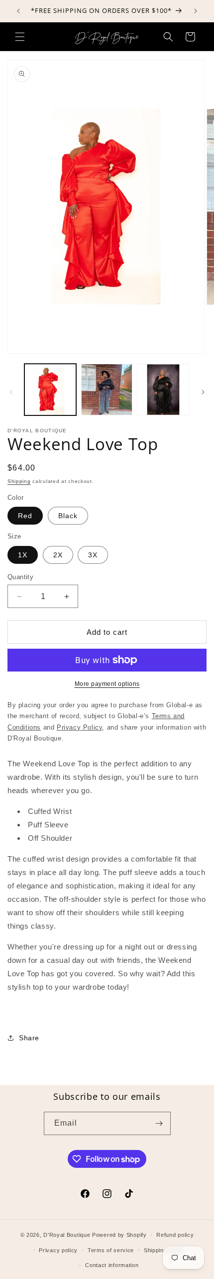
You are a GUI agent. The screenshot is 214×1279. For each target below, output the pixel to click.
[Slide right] (203, 392)
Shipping (19, 481)
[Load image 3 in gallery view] (163, 389)
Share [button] (29, 1038)
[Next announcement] (196, 11)
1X (22, 555)
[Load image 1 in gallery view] (50, 389)
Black (68, 516)
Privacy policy (58, 1250)
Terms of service (111, 1250)
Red (25, 516)
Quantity (20, 577)
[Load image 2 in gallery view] (107, 389)
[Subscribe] (159, 1123)
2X (58, 555)
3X (93, 555)
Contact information (111, 1265)
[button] (20, 37)
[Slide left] (11, 392)
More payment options (107, 683)
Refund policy (175, 1235)
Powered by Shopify (119, 1235)
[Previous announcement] (18, 11)
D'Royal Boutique (66, 1235)
